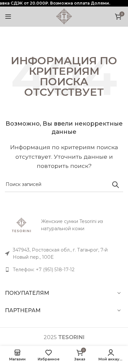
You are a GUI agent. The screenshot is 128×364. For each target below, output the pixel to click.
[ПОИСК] (115, 184)
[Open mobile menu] (8, 16)
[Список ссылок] (64, 269)
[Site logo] (64, 16)
